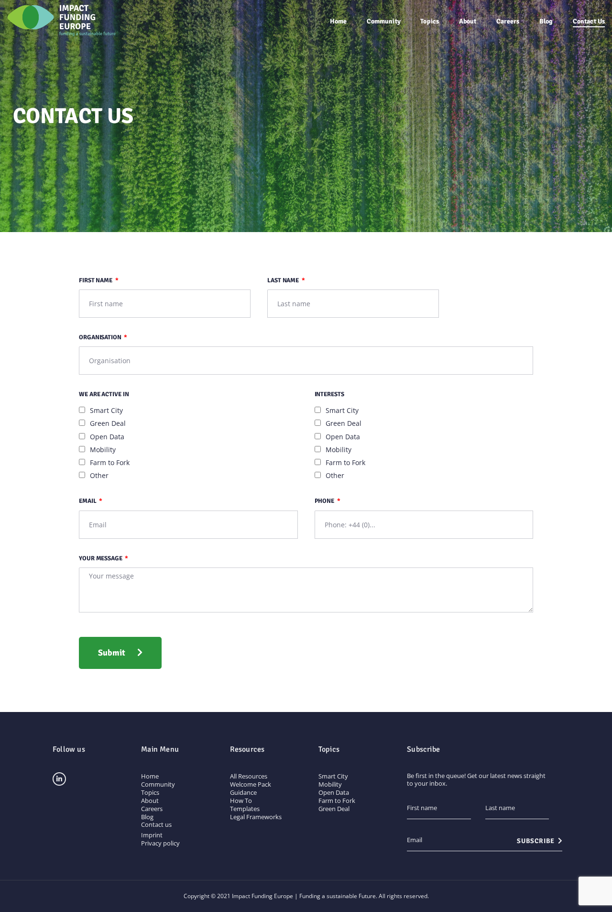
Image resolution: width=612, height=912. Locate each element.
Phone (325, 501)
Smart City (106, 410)
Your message (101, 558)
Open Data (107, 436)
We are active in (104, 394)
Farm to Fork (110, 462)
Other (99, 475)
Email (88, 501)
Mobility (103, 449)
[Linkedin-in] (59, 779)
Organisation (101, 337)
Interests (329, 394)
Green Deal (108, 423)
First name (96, 280)
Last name (283, 280)
